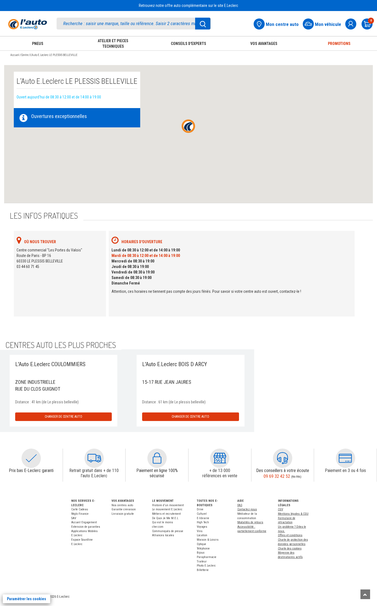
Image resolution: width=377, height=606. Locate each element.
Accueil (14, 55)
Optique (201, 544)
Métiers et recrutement (166, 514)
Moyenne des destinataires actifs (290, 555)
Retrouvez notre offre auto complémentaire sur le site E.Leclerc (188, 5)
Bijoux (201, 552)
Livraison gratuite (122, 514)
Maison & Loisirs (208, 539)
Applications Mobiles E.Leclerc (84, 533)
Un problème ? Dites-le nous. (292, 529)
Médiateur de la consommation (247, 516)
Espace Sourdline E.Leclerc (82, 542)
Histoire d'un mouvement (168, 505)
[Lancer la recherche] (203, 24)
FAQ (239, 505)
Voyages (202, 527)
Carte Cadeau (79, 509)
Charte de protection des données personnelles (293, 542)
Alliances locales (163, 535)
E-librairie (203, 518)
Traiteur (202, 561)
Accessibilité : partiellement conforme (251, 529)
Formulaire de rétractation (286, 520)
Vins (200, 531)
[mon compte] (353, 23)
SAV (73, 518)
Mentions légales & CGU (293, 514)
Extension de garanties (85, 527)
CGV (280, 509)
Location (202, 535)
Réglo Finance (80, 514)
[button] (31, 458)
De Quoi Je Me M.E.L (165, 518)
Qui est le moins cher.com (162, 525)
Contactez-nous (247, 509)
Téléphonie (203, 548)
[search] (134, 24)
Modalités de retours (250, 522)
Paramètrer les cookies (26, 599)
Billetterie (203, 570)
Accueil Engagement (84, 522)
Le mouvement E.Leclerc (167, 509)
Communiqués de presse (167, 531)
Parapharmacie (206, 557)
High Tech (203, 522)
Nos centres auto (122, 505)
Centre (24, 55)
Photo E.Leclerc (206, 565)
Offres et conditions (290, 535)
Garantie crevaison (123, 509)
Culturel (202, 514)
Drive (200, 509)
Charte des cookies (290, 548)
